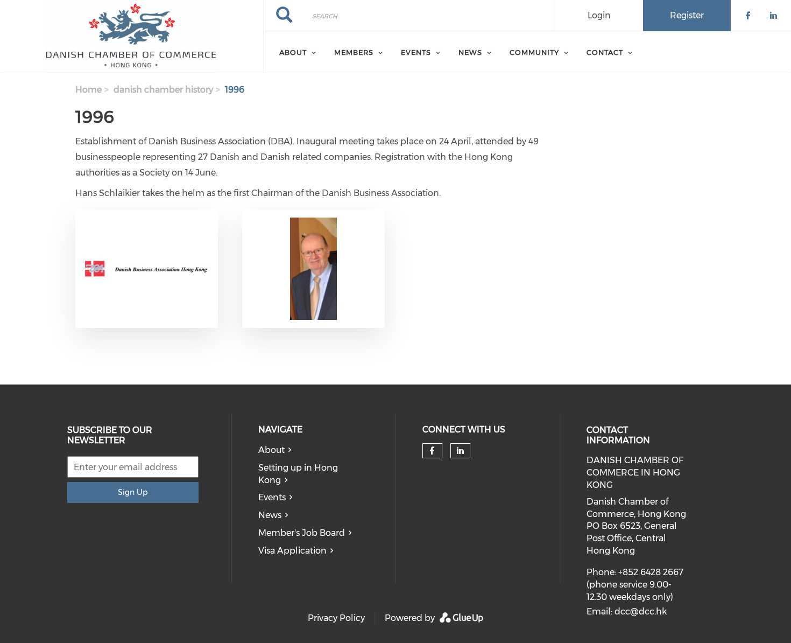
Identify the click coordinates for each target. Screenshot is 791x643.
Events (272, 497)
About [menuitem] (293, 52)
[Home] (131, 36)
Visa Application (292, 551)
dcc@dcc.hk (641, 611)
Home (88, 90)
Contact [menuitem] (605, 52)
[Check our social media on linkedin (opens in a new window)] (461, 451)
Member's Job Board (301, 533)
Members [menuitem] (353, 52)
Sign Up (132, 492)
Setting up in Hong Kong (298, 474)
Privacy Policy (336, 618)
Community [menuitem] (534, 52)
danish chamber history (163, 90)
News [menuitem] (470, 52)
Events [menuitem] (416, 52)
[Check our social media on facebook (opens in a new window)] (432, 451)
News (269, 515)
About (271, 450)
